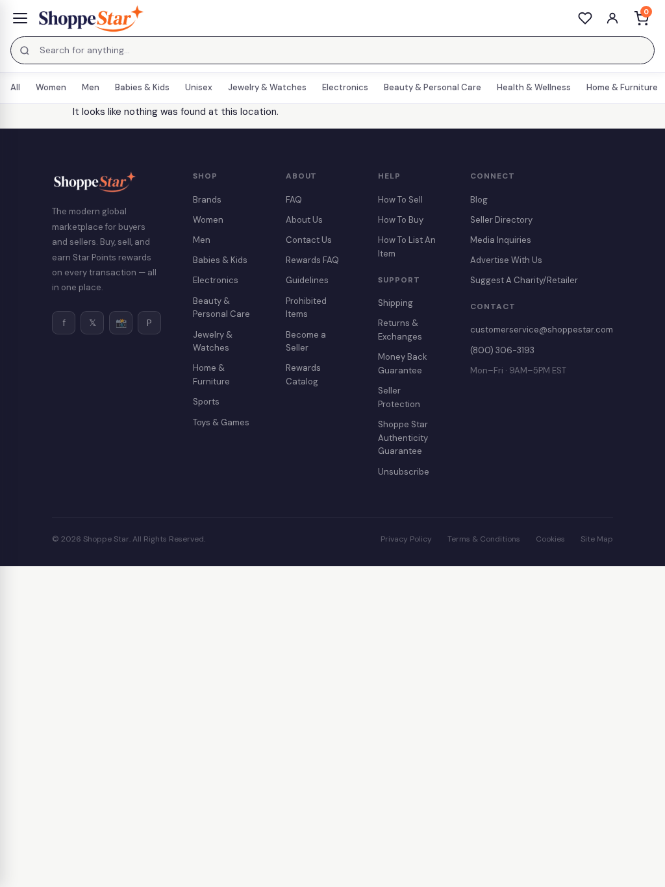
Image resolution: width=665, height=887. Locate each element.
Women (51, 87)
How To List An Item (407, 246)
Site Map (597, 539)
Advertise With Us (506, 260)
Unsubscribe (403, 471)
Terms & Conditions (483, 539)
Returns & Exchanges (400, 330)
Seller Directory (501, 219)
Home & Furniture (622, 87)
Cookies (550, 539)
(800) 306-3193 (502, 350)
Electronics (345, 87)
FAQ (294, 199)
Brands (207, 199)
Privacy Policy (406, 539)
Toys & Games (221, 422)
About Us (304, 219)
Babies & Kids (142, 87)
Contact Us (309, 239)
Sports (206, 401)
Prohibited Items (306, 307)
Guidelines (307, 280)
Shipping (395, 302)
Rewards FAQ (312, 260)
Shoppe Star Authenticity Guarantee (403, 438)
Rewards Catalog (303, 374)
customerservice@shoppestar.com (541, 329)
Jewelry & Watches (267, 87)
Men (90, 87)
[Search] (24, 50)
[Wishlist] (585, 18)
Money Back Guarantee (402, 363)
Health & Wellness (534, 87)
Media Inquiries (500, 239)
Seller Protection (399, 397)
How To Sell (400, 199)
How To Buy (400, 219)
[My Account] (612, 18)
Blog (479, 199)
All (15, 87)
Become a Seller (306, 341)
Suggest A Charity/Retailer (524, 280)
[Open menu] (20, 18)
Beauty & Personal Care (432, 87)
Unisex (198, 87)
